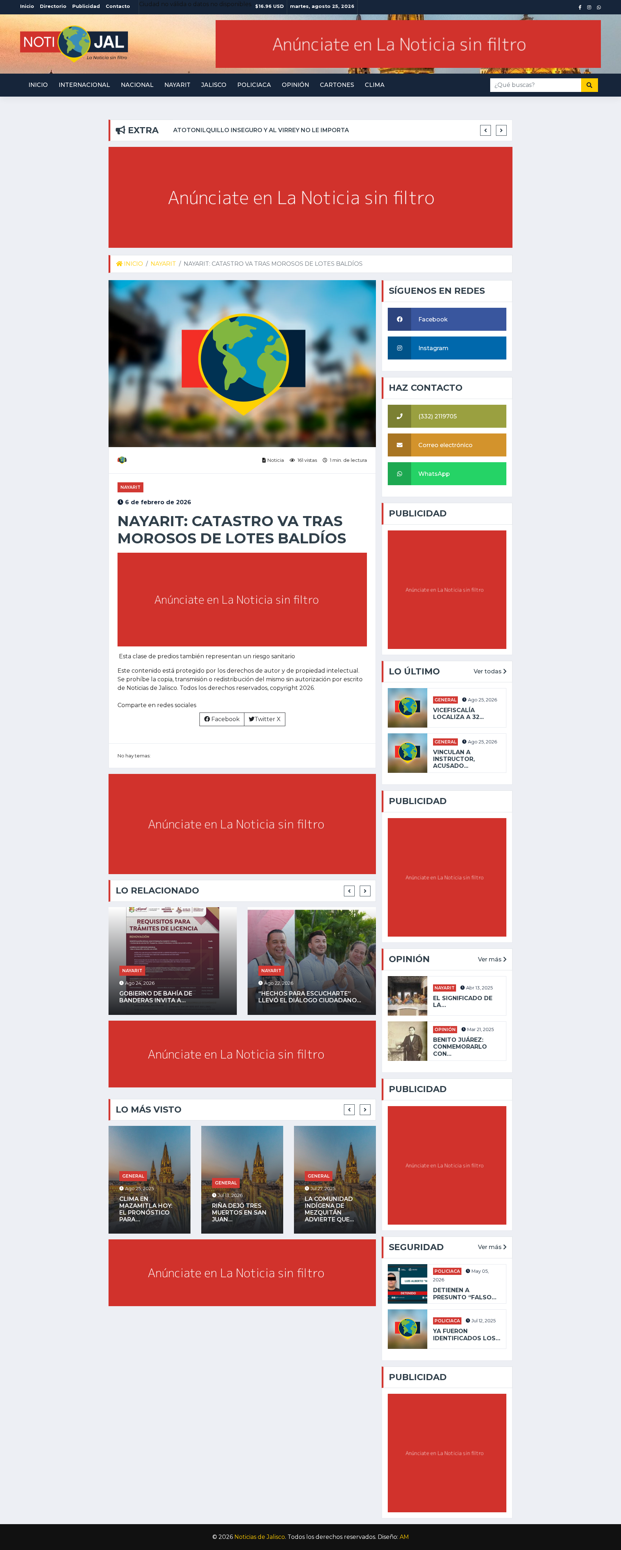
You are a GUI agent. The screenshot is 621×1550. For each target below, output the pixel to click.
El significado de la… (462, 1001)
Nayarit (177, 85)
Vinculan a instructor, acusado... (454, 759)
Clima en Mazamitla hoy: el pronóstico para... (145, 1209)
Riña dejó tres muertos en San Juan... (239, 1212)
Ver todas (488, 671)
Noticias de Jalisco (259, 1536)
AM (404, 1536)
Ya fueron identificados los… (466, 1334)
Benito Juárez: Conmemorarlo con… (460, 1046)
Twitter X (267, 719)
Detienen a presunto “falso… (464, 1293)
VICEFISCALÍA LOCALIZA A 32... (458, 713)
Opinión (295, 85)
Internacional (84, 85)
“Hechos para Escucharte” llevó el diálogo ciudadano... (309, 997)
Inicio (38, 85)
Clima (375, 85)
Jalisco (213, 85)
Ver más (490, 959)
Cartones (337, 85)
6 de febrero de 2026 (157, 502)
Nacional (137, 85)
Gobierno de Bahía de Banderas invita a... (155, 997)
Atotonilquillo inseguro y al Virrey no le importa (261, 130)
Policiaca (254, 85)
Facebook (225, 719)
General (133, 1176)
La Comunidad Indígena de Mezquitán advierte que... (329, 1209)
